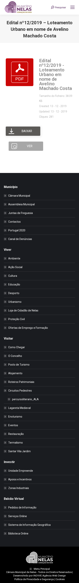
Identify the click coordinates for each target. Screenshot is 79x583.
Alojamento (15, 373)
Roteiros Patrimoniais (21, 381)
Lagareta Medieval (19, 407)
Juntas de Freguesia (20, 213)
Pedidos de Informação (22, 507)
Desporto (13, 293)
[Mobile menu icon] (72, 7)
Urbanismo (14, 301)
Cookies (60, 579)
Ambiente (14, 258)
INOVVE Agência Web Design (49, 575)
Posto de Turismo (19, 364)
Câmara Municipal (19, 195)
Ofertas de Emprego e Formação (28, 327)
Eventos (13, 425)
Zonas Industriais (18, 488)
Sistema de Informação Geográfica (29, 524)
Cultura (12, 275)
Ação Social (15, 267)
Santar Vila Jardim (19, 451)
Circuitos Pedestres (20, 390)
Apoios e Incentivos (20, 479)
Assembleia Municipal (21, 204)
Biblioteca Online (18, 533)
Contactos (14, 221)
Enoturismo (15, 416)
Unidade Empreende (20, 470)
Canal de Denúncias (20, 239)
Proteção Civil (16, 319)
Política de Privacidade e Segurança (34, 579)
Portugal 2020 (16, 230)
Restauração (16, 433)
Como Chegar (16, 347)
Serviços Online (17, 516)
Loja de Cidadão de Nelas (23, 310)
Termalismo (15, 442)
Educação (14, 284)
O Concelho (15, 355)
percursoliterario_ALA (25, 399)
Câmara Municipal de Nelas (21, 572)
